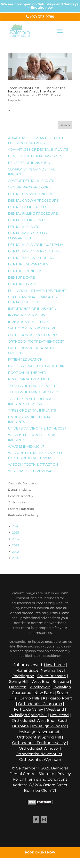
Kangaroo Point (57, 698)
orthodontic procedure (32, 328)
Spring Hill (18, 681)
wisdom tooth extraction (33, 464)
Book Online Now (40, 852)
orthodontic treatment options (31, 350)
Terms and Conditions (47, 779)
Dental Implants (23, 227)
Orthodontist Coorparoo (40, 704)
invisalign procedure (29, 322)
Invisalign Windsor (49, 726)
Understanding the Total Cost (37, 428)
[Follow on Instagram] (44, 819)
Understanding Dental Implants (30, 419)
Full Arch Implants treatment (37, 291)
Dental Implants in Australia (35, 245)
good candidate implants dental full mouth (32, 299)
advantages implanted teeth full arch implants (35, 140)
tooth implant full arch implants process (31, 401)
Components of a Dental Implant (31, 171)
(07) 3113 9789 (42, 17)
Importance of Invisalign (32, 309)
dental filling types (27, 220)
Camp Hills (30, 698)
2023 (15, 545)
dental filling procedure (33, 213)
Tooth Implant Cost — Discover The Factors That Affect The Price (37, 89)
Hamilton (17, 687)
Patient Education (25, 359)
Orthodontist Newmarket (39, 754)
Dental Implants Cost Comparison (28, 235)
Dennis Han (20, 95)
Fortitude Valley (28, 709)
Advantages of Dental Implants (38, 149)
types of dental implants (32, 410)
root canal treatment (29, 379)
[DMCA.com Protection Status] (40, 803)
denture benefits (25, 271)
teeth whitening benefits (32, 386)
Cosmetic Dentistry (22, 483)
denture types (22, 284)
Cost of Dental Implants (31, 181)
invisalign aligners (26, 315)
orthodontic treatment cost (36, 341)
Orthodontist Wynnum (40, 759)
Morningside (27, 670)
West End (40, 681)
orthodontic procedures (33, 335)
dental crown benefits (30, 194)
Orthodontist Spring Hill (39, 737)
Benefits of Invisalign (29, 163)
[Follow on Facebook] (36, 819)
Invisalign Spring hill (28, 715)
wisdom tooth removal (30, 471)
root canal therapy (27, 373)
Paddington (23, 676)
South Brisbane (51, 676)
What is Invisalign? (26, 447)
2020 (15, 558)
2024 (15, 539)
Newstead (59, 715)
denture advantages (28, 264)
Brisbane (60, 681)
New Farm (44, 692)
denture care (21, 277)
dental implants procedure (35, 251)
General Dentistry (20, 496)
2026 (15, 526)
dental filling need (27, 207)
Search (65, 125)
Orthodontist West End (33, 720)
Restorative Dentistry (23, 515)
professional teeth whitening (37, 366)
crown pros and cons (29, 187)
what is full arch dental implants (32, 437)
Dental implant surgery (31, 258)
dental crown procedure (33, 200)
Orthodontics (17, 502)
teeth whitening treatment (34, 392)
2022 (15, 552)
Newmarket (52, 670)
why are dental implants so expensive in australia (35, 455)
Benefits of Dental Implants (35, 156)
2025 (15, 532)
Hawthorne (54, 665)
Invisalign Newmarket (39, 731)
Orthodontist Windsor (39, 748)
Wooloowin (40, 687)
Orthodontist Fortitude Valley (39, 743)
